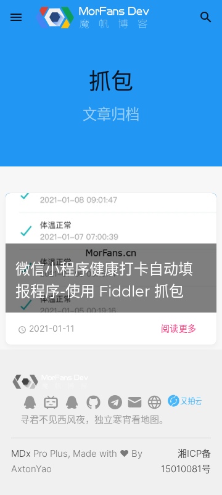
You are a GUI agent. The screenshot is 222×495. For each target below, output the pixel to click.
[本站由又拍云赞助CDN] (184, 406)
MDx (21, 453)
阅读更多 (179, 328)
